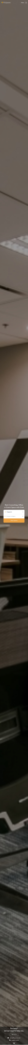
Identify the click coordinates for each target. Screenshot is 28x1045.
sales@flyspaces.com (15, 1038)
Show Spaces (14, 520)
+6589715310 (15, 1040)
